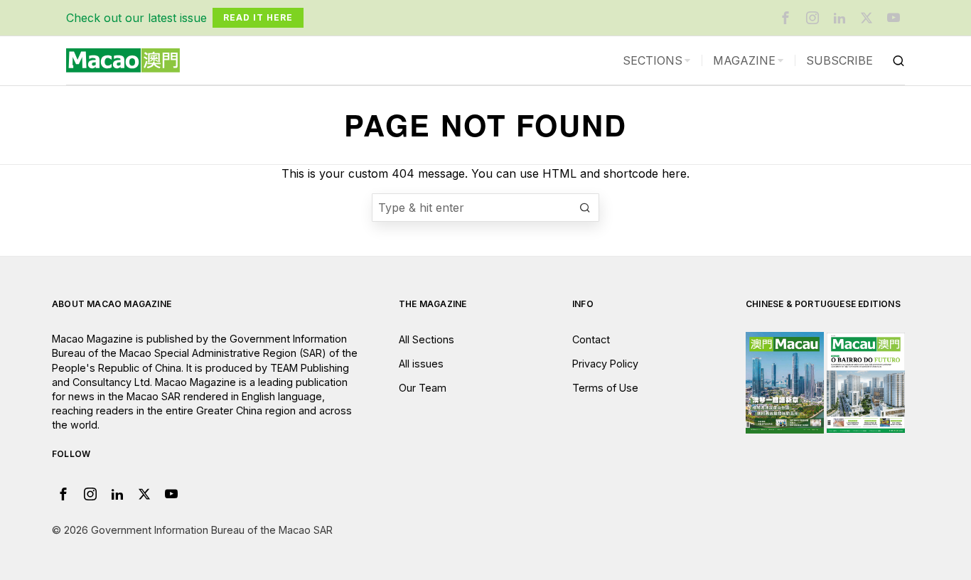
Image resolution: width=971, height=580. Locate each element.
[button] (585, 207)
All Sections (426, 339)
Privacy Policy (605, 364)
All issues (421, 364)
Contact (591, 339)
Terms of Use (605, 388)
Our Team (422, 388)
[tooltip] (785, 17)
